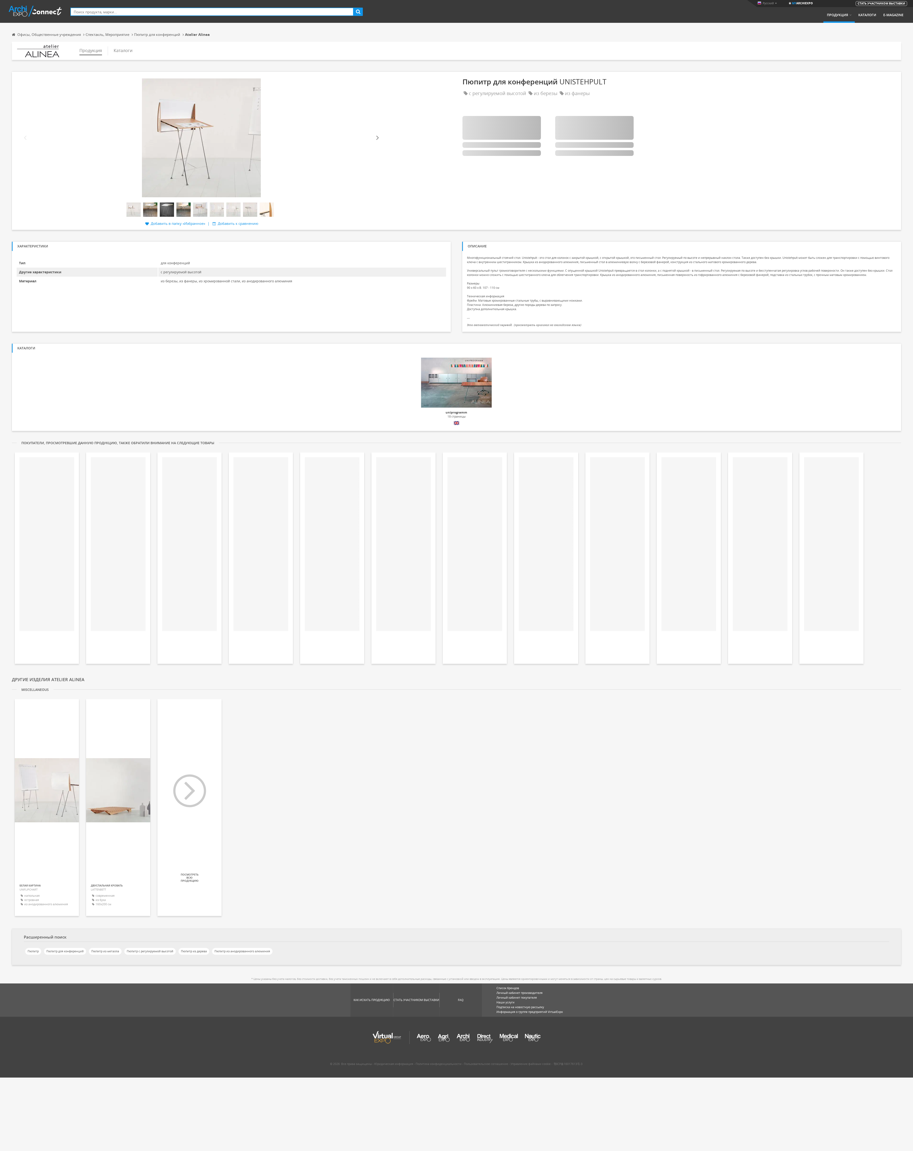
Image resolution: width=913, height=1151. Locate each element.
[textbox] (212, 12)
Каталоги (867, 15)
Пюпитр (33, 951)
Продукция (837, 15)
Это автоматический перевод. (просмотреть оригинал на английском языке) (524, 325)
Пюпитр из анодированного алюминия (242, 951)
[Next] (377, 137)
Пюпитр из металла (105, 951)
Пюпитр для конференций (65, 951)
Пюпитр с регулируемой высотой (150, 951)
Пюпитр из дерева (194, 951)
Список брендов (507, 988)
